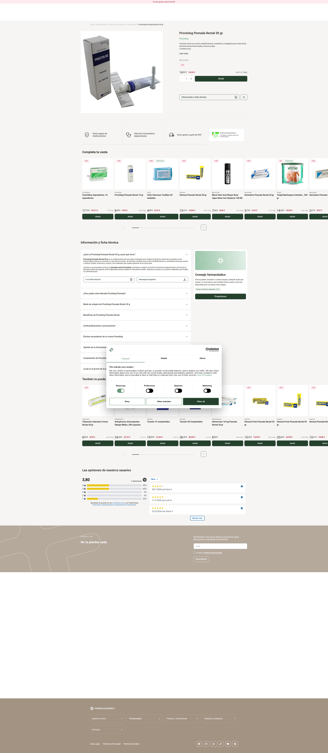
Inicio (92, 24)
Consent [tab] (125, 359)
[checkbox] (194, 553)
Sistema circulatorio (117, 24)
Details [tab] (164, 358)
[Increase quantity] (191, 79)
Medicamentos (102, 24)
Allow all (201, 401)
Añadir (98, 217)
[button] (162, 279)
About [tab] (202, 358)
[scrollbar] (163, 227)
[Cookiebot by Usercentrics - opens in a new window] (207, 350)
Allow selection (164, 401)
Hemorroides (132, 24)
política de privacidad (213, 553)
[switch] (149, 391)
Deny (127, 401)
